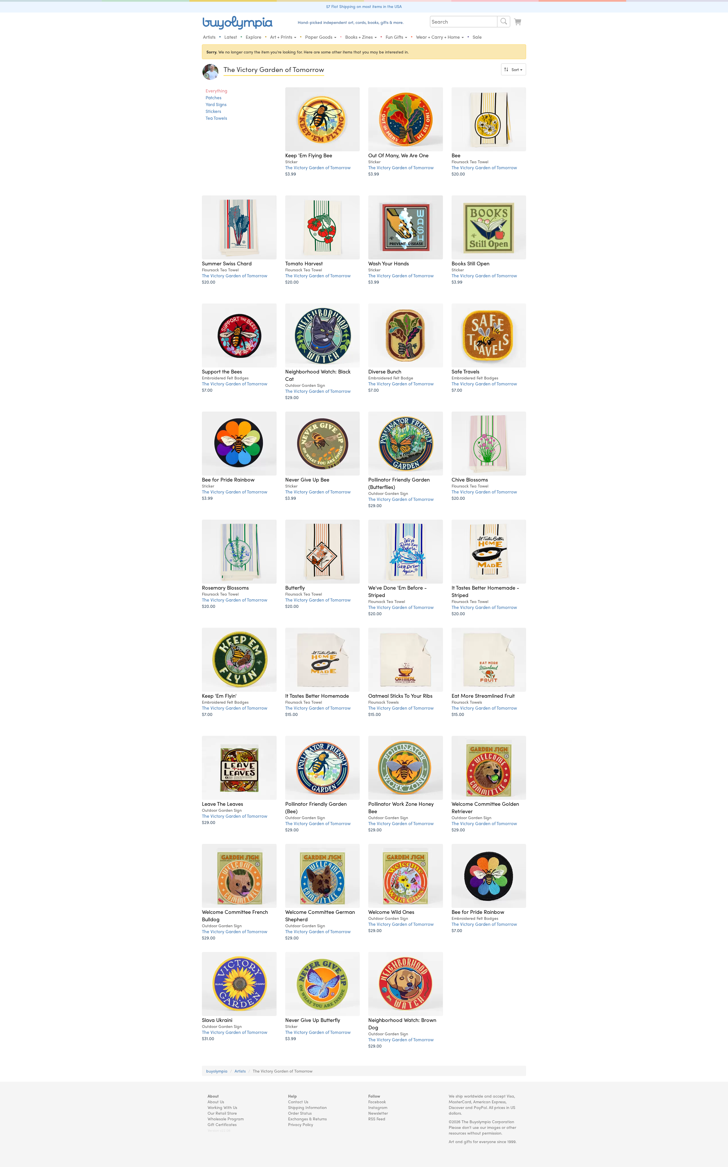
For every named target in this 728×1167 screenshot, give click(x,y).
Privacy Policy (300, 1124)
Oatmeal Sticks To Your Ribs (400, 695)
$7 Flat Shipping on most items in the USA (364, 6)
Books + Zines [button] (359, 37)
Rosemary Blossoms (225, 587)
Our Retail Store (222, 1113)
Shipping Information (307, 1107)
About (213, 1096)
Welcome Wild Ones (391, 911)
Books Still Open (470, 263)
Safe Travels (465, 371)
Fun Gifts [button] (395, 37)
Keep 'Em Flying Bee (308, 155)
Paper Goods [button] (319, 37)
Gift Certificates (222, 1124)
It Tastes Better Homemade (317, 695)
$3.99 (290, 173)
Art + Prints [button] (281, 37)
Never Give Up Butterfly (312, 1019)
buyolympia (217, 1071)
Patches (214, 97)
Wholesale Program (226, 1118)
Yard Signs (216, 104)
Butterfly (295, 587)
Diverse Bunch (384, 371)
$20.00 (458, 173)
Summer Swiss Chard (227, 263)
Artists (209, 37)
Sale (477, 37)
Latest (230, 37)
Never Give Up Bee (307, 479)
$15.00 (291, 714)
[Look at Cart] (518, 22)
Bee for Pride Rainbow (228, 479)
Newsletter (378, 1113)
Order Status (300, 1113)
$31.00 (208, 1038)
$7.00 (207, 390)
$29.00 (292, 397)
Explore (253, 37)
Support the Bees (222, 371)
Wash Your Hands (388, 263)
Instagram (377, 1107)
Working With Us (222, 1107)
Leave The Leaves (222, 803)
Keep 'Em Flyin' (219, 695)
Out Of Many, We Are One (398, 155)
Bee (456, 155)
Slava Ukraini (217, 1019)
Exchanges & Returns (307, 1118)
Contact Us (298, 1101)
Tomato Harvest (304, 263)
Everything (216, 91)
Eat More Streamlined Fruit (483, 695)
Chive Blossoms (470, 479)
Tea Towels (216, 118)
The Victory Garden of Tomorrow (318, 167)
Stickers (213, 111)
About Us (216, 1101)
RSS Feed (376, 1118)
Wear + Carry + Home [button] (438, 37)
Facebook (377, 1101)
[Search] (503, 21)
